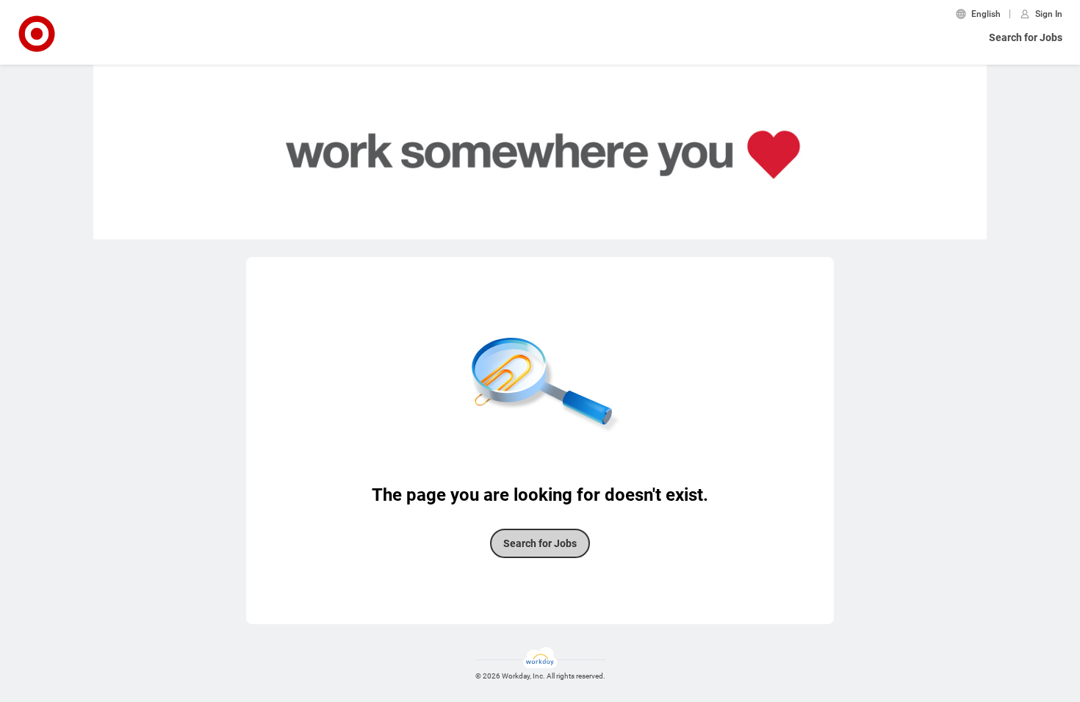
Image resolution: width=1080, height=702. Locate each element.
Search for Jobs (1025, 37)
